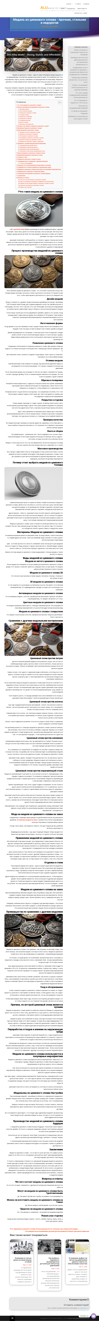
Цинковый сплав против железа (29, 147)
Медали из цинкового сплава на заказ (29, 159)
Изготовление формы (26, 111)
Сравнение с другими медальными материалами (31, 143)
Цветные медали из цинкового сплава (30, 139)
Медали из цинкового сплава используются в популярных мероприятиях (39, 169)
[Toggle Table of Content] (58, 102)
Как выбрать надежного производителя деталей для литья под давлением (49, 1262)
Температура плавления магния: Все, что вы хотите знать (78, 80)
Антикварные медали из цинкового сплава (31, 137)
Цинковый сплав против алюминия (29, 149)
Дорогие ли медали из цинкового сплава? (32, 185)
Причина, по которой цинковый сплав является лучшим (34, 165)
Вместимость (82, 8)
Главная (86, 4)
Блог (62, 8)
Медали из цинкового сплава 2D (29, 134)
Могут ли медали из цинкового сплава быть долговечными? (37, 181)
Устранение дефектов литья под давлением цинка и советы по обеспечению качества (77, 1261)
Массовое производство (26, 124)
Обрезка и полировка (26, 116)
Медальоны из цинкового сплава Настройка (31, 171)
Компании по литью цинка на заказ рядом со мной (22, 1260)
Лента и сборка (24, 122)
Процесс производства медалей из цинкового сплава (33, 107)
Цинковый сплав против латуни (28, 145)
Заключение (21, 175)
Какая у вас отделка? (26, 187)
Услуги (68, 4)
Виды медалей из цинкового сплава (28, 130)
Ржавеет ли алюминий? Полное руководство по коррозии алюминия (79, 87)
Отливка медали (24, 114)
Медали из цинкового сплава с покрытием (31, 141)
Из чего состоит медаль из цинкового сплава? (33, 179)
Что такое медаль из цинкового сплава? (29, 105)
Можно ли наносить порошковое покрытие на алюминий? (78, 52)
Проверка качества (25, 120)
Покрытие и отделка (25, 118)
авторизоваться (83, 1308)
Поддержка (71, 8)
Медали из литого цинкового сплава (30, 132)
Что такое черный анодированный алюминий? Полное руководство (78, 95)
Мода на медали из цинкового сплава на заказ (31, 153)
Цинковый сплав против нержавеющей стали (32, 151)
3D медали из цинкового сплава (29, 136)
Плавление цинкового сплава (28, 113)
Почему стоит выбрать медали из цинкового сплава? (33, 126)
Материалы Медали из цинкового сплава (29, 128)
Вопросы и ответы (23, 177)
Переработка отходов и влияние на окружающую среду (34, 167)
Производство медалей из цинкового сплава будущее (34, 173)
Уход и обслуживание (27, 163)
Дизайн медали (24, 109)
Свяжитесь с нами (80, 13)
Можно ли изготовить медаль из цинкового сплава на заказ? (37, 183)
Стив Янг (46, 26)
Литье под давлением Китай (78, 1318)
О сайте (78, 4)
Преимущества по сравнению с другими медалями (33, 161)
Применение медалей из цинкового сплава (30, 155)
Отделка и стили (22, 157)
